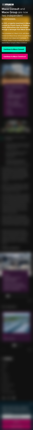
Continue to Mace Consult (14, 49)
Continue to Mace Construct (15, 56)
